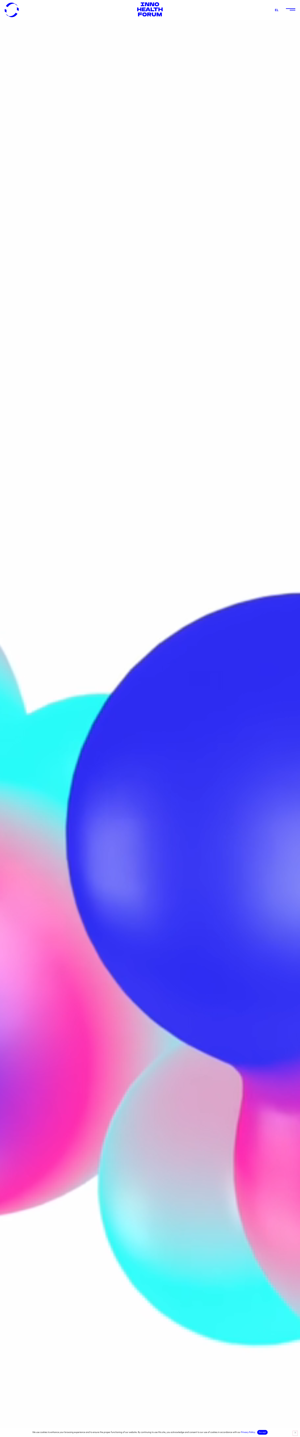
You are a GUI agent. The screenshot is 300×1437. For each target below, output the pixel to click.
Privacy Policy (248, 1432)
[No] (295, 1433)
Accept (262, 1432)
